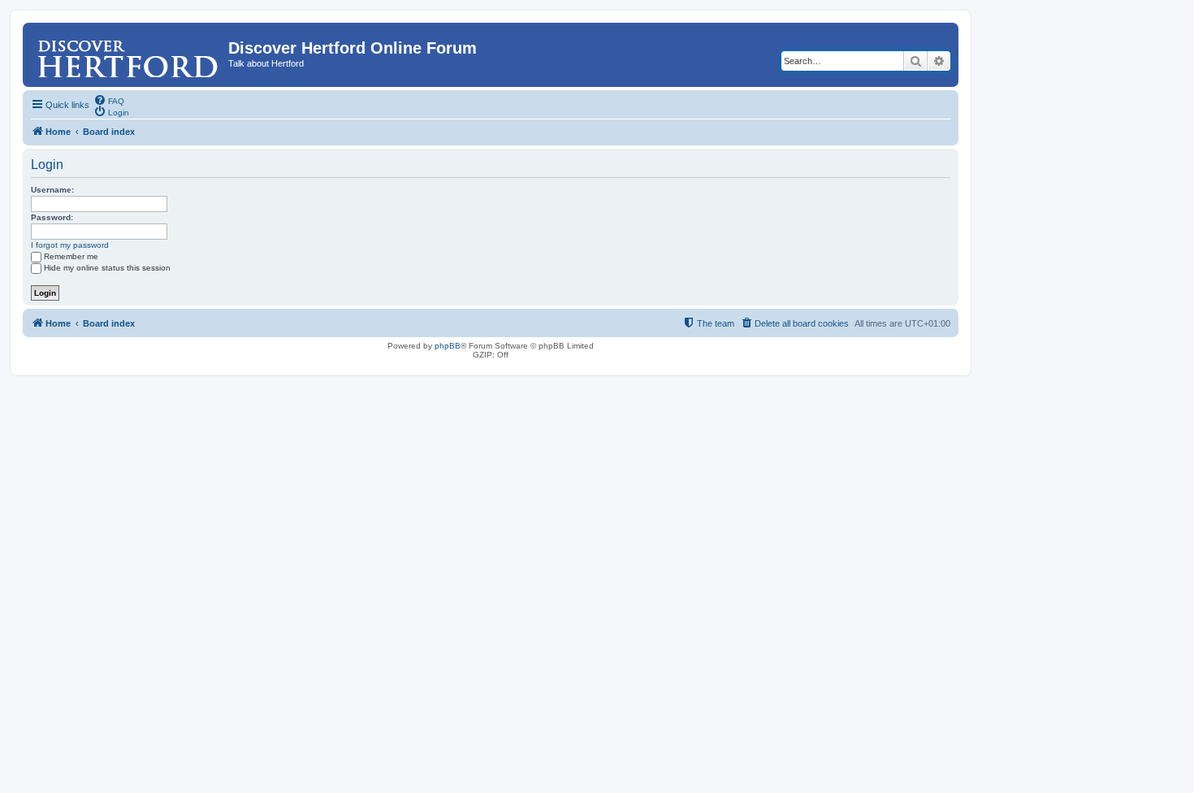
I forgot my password (70, 244)
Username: (52, 189)
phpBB (448, 345)
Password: (52, 217)
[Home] (127, 53)
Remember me (71, 256)
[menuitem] (108, 100)
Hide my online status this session (107, 267)
